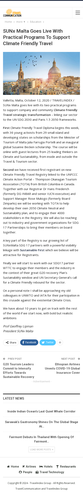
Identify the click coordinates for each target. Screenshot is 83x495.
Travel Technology (52, 472)
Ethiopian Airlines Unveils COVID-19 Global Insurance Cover (62, 368)
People (27, 472)
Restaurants (68, 466)
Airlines (31, 466)
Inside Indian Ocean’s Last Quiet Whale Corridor (41, 411)
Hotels (48, 466)
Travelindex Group (57, 488)
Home (15, 466)
